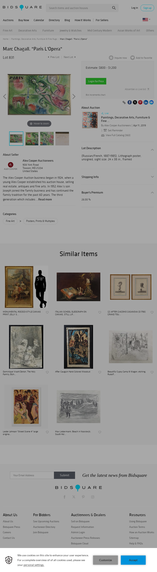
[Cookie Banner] (78, 560)
